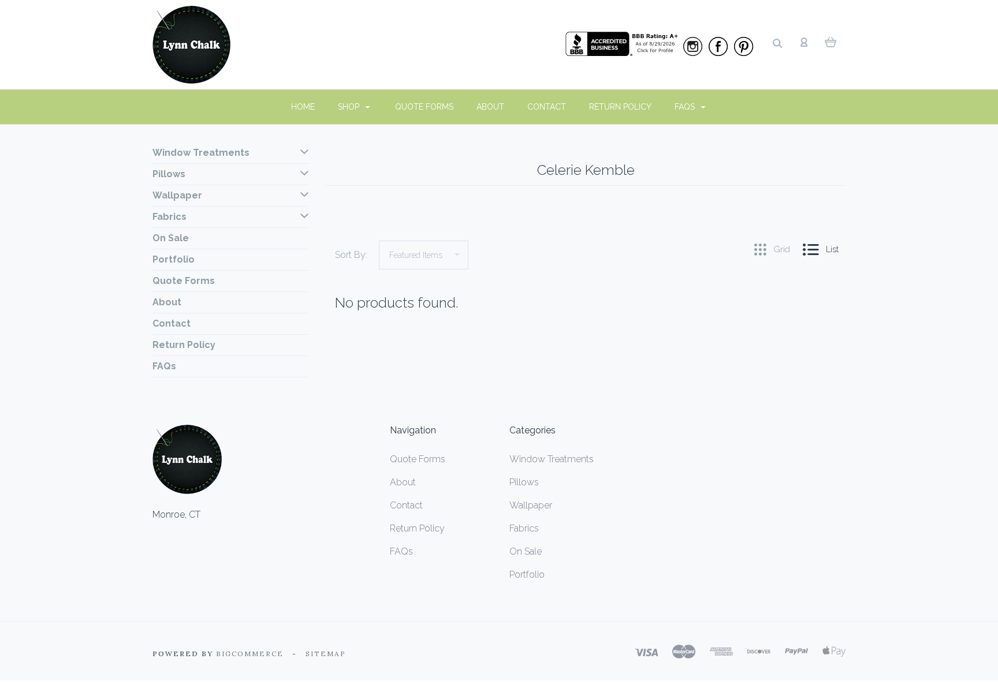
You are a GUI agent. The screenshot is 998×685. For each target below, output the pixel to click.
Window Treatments (201, 152)
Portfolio (173, 259)
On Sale (170, 238)
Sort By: (351, 254)
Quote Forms (424, 106)
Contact (546, 106)
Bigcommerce (250, 653)
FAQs (686, 106)
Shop (350, 106)
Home (303, 106)
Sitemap (326, 653)
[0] (831, 41)
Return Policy (620, 106)
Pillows (168, 174)
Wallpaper (177, 195)
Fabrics (169, 216)
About (490, 106)
